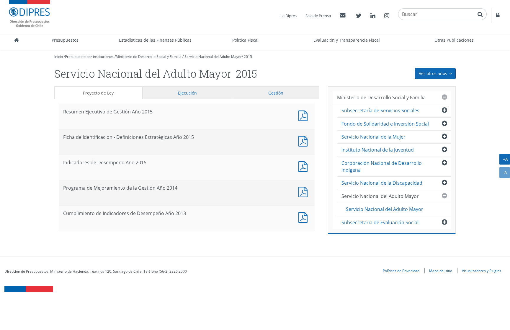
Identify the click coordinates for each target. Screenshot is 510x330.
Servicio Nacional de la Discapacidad (381, 183)
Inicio (58, 56)
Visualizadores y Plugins (481, 270)
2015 (248, 56)
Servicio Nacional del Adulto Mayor (213, 56)
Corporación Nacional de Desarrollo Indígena (381, 166)
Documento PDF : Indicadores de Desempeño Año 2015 (304, 166)
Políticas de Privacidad (401, 270)
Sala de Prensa (318, 15)
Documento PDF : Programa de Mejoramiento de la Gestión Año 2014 (304, 191)
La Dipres (288, 15)
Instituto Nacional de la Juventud (377, 150)
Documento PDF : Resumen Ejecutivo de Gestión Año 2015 (304, 115)
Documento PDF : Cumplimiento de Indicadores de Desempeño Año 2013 (304, 216)
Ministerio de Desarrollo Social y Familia (149, 56)
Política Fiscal (245, 40)
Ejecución (187, 93)
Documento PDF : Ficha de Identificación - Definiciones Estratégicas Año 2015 (304, 140)
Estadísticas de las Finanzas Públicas (155, 40)
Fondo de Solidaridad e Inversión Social (385, 124)
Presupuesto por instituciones (89, 56)
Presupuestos (65, 40)
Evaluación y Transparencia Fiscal (346, 40)
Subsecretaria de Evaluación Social (380, 222)
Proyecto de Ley (98, 93)
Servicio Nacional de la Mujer (373, 137)
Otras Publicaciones (454, 40)
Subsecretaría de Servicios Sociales (380, 110)
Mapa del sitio (440, 270)
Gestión (275, 93)
